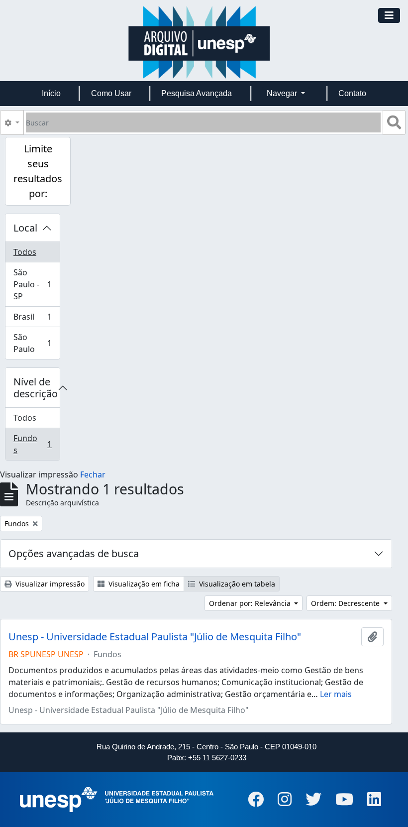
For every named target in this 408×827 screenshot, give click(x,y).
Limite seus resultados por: (37, 171)
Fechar (92, 474)
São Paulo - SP (36, 284)
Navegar (283, 93)
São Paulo (36, 343)
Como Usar (111, 93)
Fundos (36, 444)
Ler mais (336, 694)
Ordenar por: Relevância (251, 603)
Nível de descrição (35, 387)
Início (51, 93)
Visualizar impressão (49, 584)
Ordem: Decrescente (346, 603)
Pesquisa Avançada (196, 93)
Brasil (36, 319)
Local (25, 228)
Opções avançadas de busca (73, 553)
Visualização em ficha (143, 584)
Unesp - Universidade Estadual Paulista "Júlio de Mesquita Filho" (154, 637)
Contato (352, 93)
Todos (24, 251)
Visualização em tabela (236, 584)
